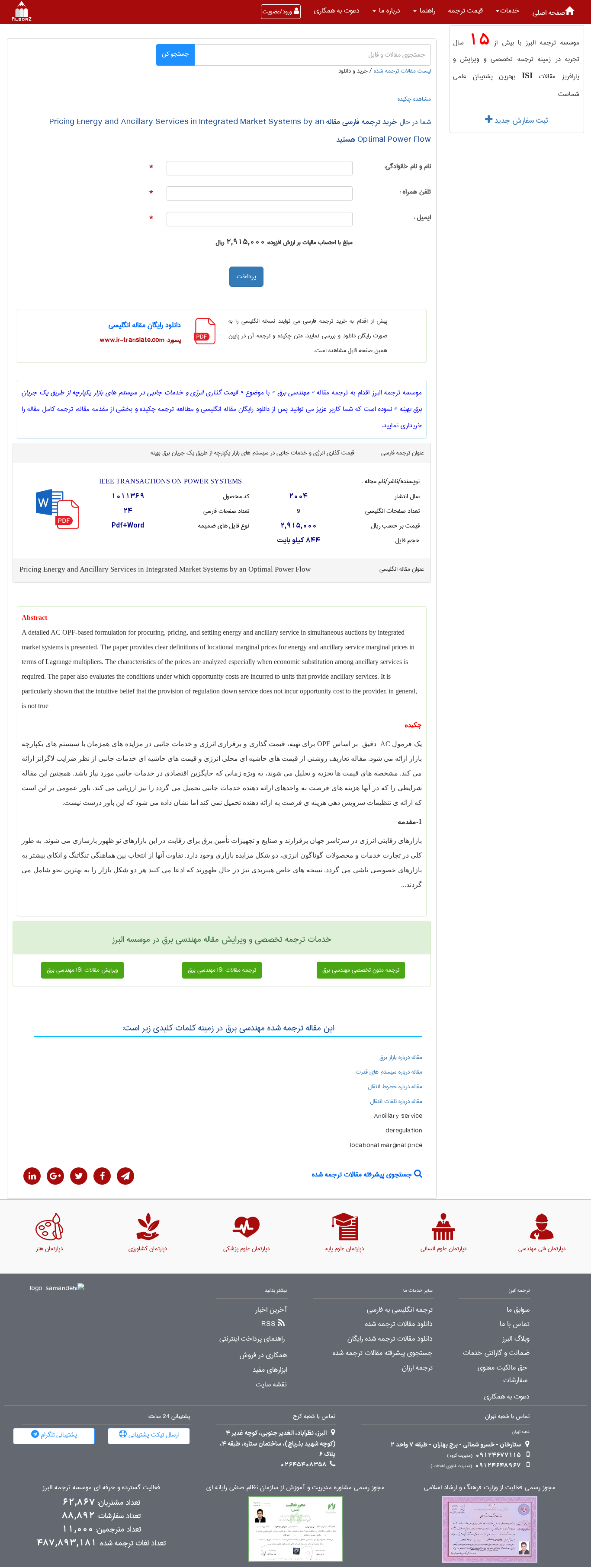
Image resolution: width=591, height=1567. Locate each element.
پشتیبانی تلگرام (58, 1434)
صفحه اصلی (549, 12)
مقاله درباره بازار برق (400, 1057)
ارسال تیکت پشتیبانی (153, 1434)
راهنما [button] (426, 10)
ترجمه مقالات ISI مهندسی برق (222, 970)
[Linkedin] (32, 1176)
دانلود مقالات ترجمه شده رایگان (390, 1339)
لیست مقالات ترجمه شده (402, 70)
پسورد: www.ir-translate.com (140, 340)
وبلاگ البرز (516, 1339)
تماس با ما (515, 1324)
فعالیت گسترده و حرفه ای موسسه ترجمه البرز (101, 1488)
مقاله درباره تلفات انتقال (396, 1101)
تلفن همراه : (415, 192)
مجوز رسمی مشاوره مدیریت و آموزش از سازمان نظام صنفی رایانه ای (295, 1488)
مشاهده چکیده (414, 99)
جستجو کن (175, 54)
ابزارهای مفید (270, 1370)
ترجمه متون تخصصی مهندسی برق (360, 970)
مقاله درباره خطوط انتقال (395, 1086)
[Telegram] (125, 1176)
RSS (268, 1324)
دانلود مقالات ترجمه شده (399, 1324)
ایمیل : (422, 217)
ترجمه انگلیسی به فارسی (400, 1310)
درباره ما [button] (388, 10)
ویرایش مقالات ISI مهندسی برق (82, 970)
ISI (527, 75)
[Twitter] (78, 1176)
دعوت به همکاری (337, 10)
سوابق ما (518, 1310)
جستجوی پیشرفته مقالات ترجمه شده (363, 1174)
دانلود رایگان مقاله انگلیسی (145, 325)
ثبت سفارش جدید (520, 120)
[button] (507, 11)
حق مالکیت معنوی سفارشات (502, 1374)
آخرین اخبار (271, 1310)
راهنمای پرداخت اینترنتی (252, 1339)
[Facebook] (102, 1176)
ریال (219, 242)
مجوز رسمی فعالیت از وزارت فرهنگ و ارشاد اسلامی (490, 1488)
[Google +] (55, 1176)
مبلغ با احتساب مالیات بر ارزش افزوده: (310, 242)
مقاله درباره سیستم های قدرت (389, 1072)
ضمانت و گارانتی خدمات (496, 1353)
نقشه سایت (271, 1385)
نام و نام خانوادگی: (407, 166)
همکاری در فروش (263, 1355)
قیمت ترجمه (465, 10)
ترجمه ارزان (417, 1368)
